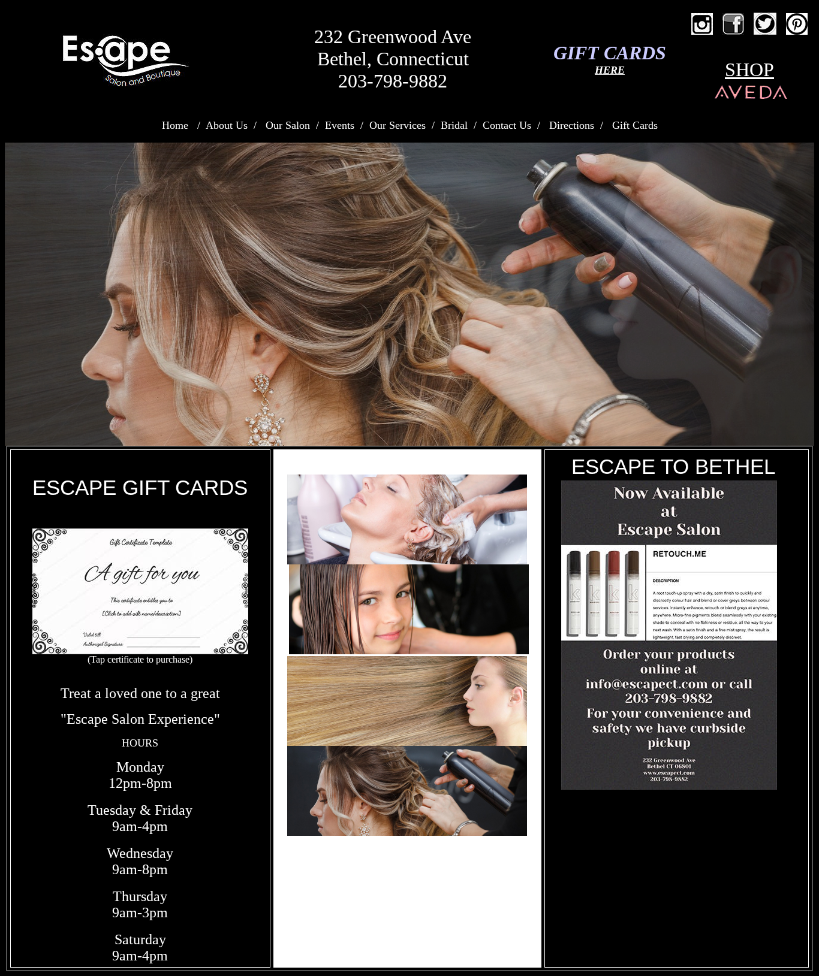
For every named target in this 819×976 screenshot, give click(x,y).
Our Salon (288, 125)
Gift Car (630, 125)
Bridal (454, 125)
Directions (571, 125)
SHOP (749, 69)
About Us (227, 125)
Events (339, 125)
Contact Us (508, 125)
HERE (610, 70)
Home (175, 125)
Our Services (397, 125)
